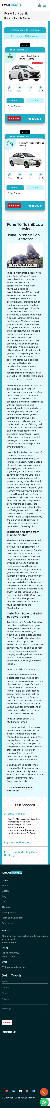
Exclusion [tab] (35, 100)
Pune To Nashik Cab (19, 49)
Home (7, 18)
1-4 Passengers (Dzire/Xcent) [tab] (25, 30)
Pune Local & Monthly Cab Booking (20, 853)
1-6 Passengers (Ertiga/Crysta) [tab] (25, 36)
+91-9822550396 (10, 953)
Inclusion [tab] (15, 100)
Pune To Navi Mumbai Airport (21, 830)
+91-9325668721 (10, 956)
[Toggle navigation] (45, 5)
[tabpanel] (25, 127)
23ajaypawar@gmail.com (15, 967)
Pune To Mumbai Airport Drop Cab (24, 819)
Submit (7, 1022)
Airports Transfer (14, 814)
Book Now (14, 118)
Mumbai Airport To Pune (19, 821)
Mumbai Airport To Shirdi (19, 824)
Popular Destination (16, 842)
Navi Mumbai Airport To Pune (21, 833)
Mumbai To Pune (16, 827)
